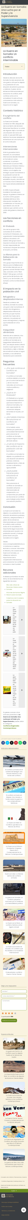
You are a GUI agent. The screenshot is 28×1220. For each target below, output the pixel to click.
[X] (12, 743)
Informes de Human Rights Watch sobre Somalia (15, 594)
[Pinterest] (16, 743)
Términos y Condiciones (8, 1211)
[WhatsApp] (20, 743)
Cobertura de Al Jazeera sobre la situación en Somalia (15, 600)
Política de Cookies (7, 1206)
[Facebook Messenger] (7, 743)
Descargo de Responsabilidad (10, 1202)
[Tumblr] (24, 743)
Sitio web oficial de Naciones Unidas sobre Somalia (14, 587)
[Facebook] (3, 743)
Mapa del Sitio (5, 1215)
